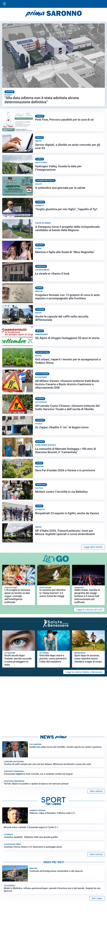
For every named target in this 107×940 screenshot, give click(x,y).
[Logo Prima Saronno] (53, 13)
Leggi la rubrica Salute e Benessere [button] (83, 672)
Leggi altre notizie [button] (93, 547)
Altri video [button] (97, 898)
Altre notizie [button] (96, 791)
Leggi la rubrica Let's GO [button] (89, 609)
